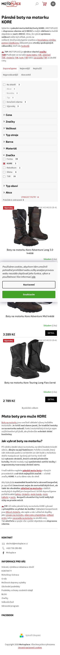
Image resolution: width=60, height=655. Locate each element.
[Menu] (53, 4)
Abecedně (26, 74)
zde (33, 277)
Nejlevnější (25, 68)
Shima (11, 172)
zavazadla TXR (40, 57)
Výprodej (13, 106)
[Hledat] (37, 4)
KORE (11, 163)
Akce (11, 89)
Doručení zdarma (16, 102)
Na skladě (13, 84)
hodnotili (25, 46)
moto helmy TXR (33, 54)
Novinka (12, 93)
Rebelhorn (13, 167)
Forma (12, 159)
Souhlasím (29, 294)
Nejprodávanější (10, 74)
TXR (11, 176)
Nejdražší (37, 68)
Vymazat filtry (28, 197)
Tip (10, 97)
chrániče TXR (12, 57)
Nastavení (29, 284)
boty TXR (23, 57)
